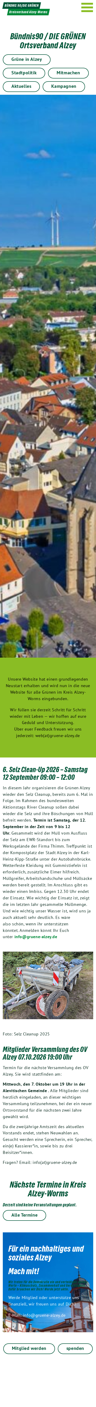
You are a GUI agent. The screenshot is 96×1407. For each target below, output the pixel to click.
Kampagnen (63, 86)
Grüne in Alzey (26, 59)
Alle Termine (24, 1215)
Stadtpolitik (24, 73)
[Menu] (87, 7)
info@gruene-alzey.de (35, 936)
